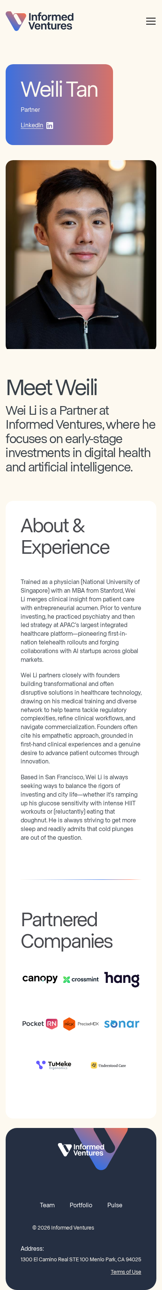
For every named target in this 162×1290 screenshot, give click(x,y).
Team (47, 1205)
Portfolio (81, 1205)
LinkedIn (32, 125)
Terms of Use (126, 1272)
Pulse (114, 1205)
